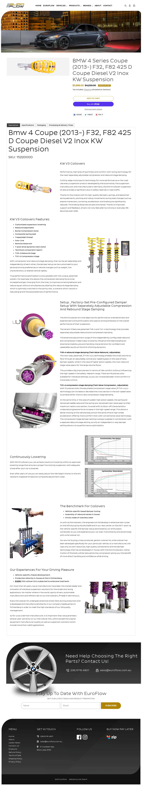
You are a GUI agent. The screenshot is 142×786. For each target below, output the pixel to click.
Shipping (87, 90)
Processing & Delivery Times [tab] (61, 125)
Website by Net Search (78, 779)
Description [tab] (13, 125)
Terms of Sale (15, 755)
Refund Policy (15, 752)
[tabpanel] (71, 381)
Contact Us (14, 746)
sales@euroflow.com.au (51, 741)
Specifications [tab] (28, 125)
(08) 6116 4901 (46, 736)
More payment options (93, 109)
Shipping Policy (15, 759)
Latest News (14, 743)
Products (13, 749)
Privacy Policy (15, 762)
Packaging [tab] (41, 125)
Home (11, 736)
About (11, 739)
